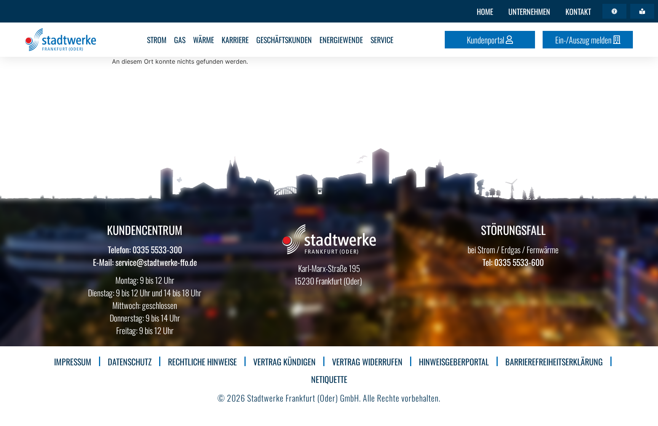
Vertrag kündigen (284, 361)
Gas (179, 39)
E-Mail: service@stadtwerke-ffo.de (145, 262)
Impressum (72, 361)
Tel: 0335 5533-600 (513, 262)
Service (382, 39)
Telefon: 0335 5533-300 (145, 249)
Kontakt (578, 11)
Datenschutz (130, 361)
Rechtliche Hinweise (202, 361)
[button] (614, 11)
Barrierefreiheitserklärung (554, 361)
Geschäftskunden (284, 39)
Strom (156, 39)
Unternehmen (529, 11)
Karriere (235, 39)
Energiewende (341, 39)
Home (485, 11)
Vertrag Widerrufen (367, 361)
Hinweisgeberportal (454, 361)
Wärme (203, 39)
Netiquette (329, 379)
